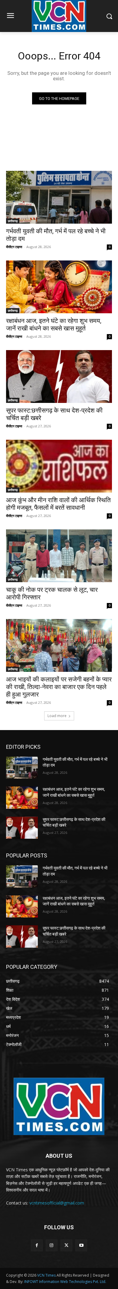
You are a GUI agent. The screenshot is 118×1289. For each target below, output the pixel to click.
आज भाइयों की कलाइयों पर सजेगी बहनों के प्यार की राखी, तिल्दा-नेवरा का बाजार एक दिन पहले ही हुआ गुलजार (59, 687)
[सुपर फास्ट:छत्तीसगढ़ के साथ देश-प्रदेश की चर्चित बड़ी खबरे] (59, 376)
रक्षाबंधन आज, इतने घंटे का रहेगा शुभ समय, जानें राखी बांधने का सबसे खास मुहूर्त (53, 324)
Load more (57, 715)
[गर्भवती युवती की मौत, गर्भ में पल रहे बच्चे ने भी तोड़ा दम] (59, 197)
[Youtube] (81, 1245)
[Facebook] (37, 1245)
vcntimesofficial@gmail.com (56, 1203)
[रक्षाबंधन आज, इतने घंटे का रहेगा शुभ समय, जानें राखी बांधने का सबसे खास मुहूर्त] (59, 286)
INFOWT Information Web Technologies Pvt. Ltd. (65, 1281)
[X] (66, 1245)
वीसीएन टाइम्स (14, 246)
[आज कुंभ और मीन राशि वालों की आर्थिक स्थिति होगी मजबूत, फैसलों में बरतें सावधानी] (59, 466)
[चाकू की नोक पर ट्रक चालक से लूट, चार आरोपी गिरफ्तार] (59, 555)
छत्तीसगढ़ (13, 221)
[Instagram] (51, 1245)
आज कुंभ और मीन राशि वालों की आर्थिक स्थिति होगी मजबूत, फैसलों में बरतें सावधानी (58, 503)
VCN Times (46, 1275)
